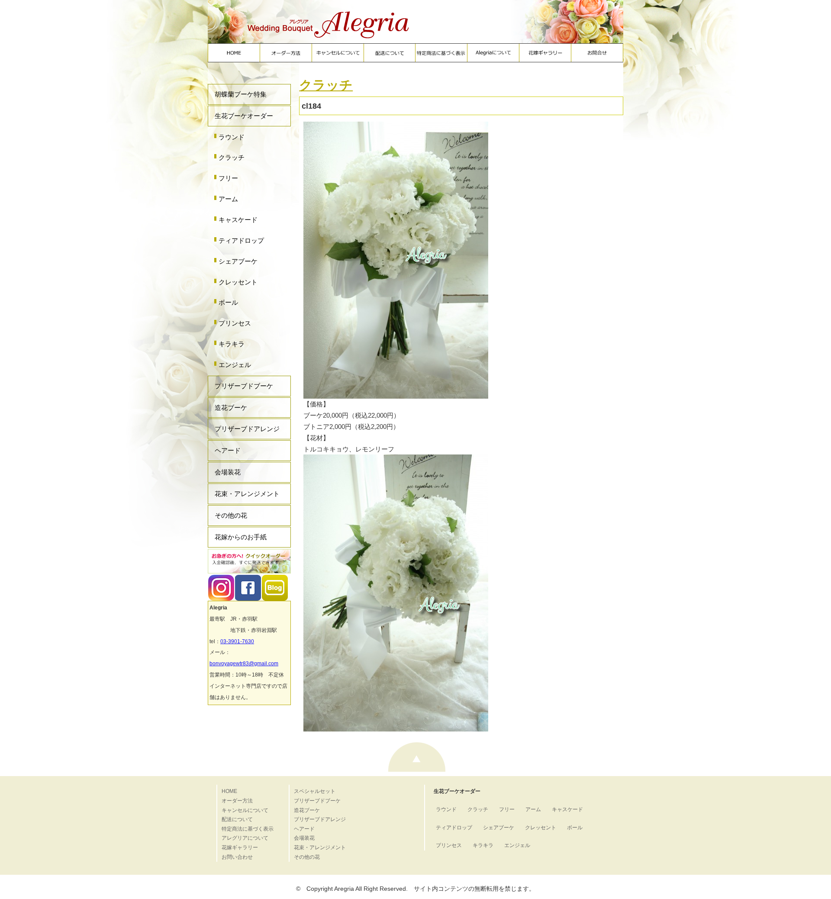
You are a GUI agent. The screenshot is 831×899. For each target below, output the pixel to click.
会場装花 (228, 472)
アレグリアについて (245, 838)
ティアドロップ (241, 240)
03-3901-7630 (237, 641)
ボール (228, 302)
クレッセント (238, 282)
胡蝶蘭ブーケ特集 (241, 94)
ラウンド (232, 137)
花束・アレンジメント (247, 493)
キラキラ (232, 344)
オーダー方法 (237, 801)
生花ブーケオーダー (244, 115)
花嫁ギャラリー (240, 847)
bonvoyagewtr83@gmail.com (243, 664)
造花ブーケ (231, 407)
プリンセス (235, 323)
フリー (228, 178)
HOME (229, 791)
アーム (228, 199)
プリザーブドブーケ (244, 386)
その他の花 (231, 515)
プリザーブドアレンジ (247, 428)
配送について (237, 819)
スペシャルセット (314, 791)
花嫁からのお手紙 (241, 537)
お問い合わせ (237, 857)
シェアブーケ (238, 261)
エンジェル (235, 364)
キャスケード (238, 219)
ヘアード (228, 450)
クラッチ (232, 157)
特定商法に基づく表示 (248, 829)
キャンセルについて (245, 810)
